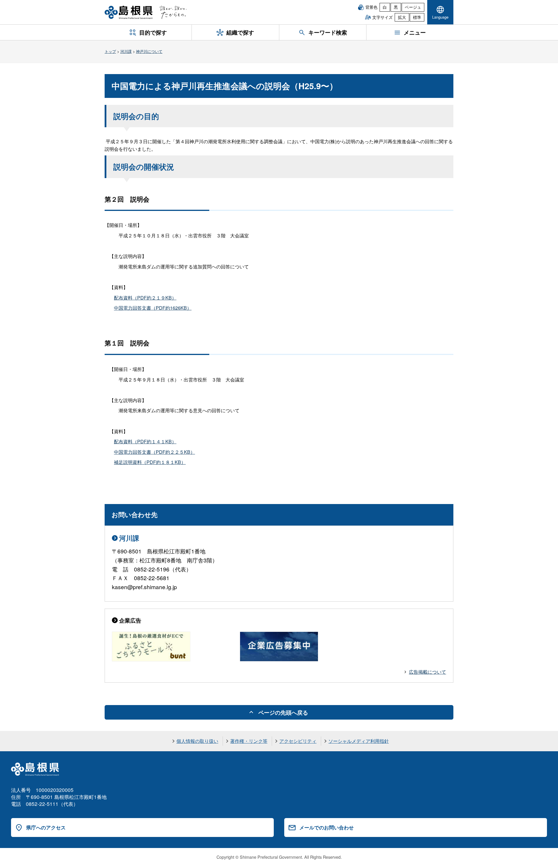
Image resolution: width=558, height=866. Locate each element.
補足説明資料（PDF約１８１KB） (150, 462)
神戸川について (149, 51)
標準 (417, 17)
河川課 (126, 51)
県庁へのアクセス (46, 827)
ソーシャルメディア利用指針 (358, 741)
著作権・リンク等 (248, 741)
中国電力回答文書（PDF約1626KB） (153, 307)
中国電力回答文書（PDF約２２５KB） (154, 452)
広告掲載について (427, 671)
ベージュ (413, 7)
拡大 (402, 17)
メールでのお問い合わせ (326, 827)
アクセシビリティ (297, 741)
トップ (110, 51)
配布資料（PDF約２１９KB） (145, 297)
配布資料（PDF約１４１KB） (145, 441)
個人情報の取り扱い (197, 741)
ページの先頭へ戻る (283, 712)
